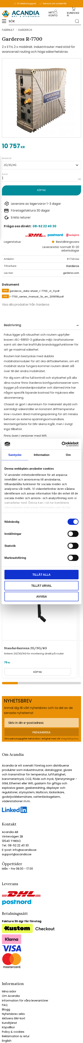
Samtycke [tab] (14, 454)
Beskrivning (12, 325)
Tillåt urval (41, 585)
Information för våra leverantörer (25, 1000)
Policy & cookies (13, 1032)
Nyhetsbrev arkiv (13, 1014)
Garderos (72, 266)
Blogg (6, 1009)
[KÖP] (41, 190)
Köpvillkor (8, 1027)
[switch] (73, 534)
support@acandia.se (16, 854)
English (6, 1041)
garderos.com (71, 273)
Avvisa (41, 596)
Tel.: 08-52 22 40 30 (15, 845)
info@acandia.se (24, 850)
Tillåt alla (41, 574)
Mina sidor (9, 991)
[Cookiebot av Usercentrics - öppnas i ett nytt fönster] (62, 444)
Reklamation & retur (16, 1036)
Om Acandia (11, 996)
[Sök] (77, 21)
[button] (5, 22)
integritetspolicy (69, 738)
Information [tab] (41, 454)
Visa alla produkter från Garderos (25, 304)
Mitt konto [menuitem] (53, 14)
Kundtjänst (9, 1023)
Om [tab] (68, 454)
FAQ (5, 1005)
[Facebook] (15, 812)
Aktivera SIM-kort (13, 1018)
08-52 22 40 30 (44, 226)
